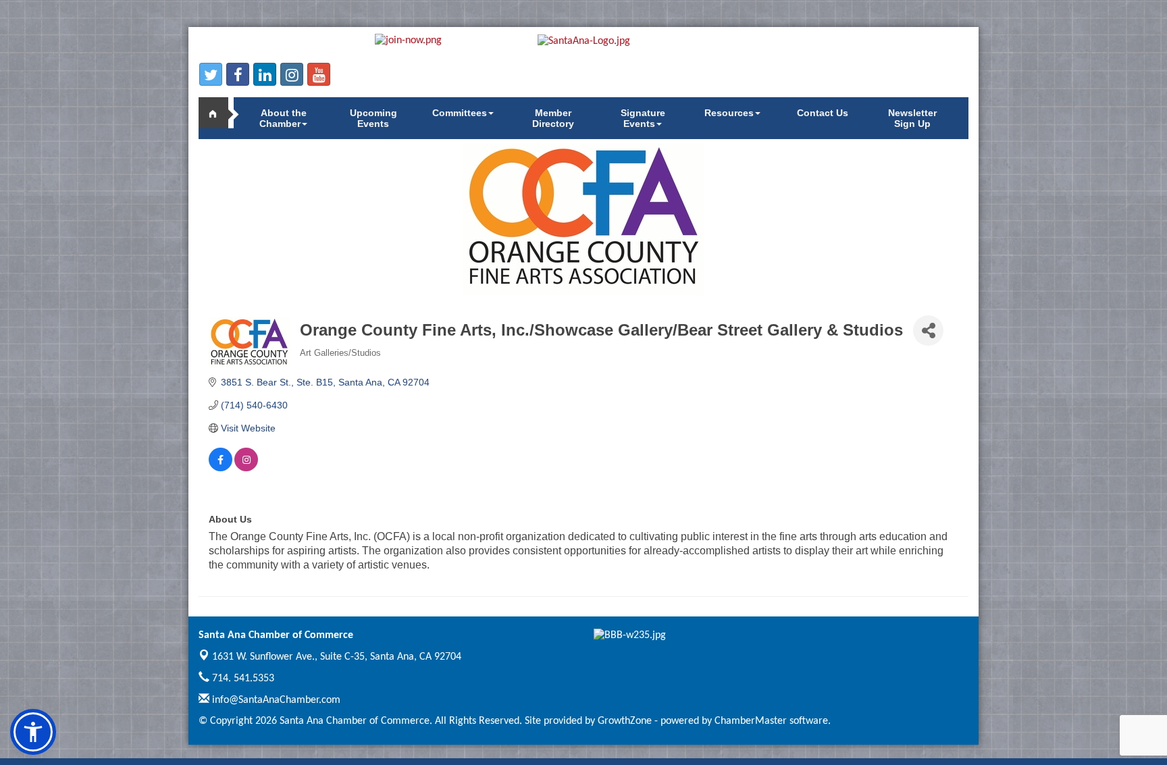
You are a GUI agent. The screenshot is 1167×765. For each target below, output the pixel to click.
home (219, 112)
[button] (33, 731)
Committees (459, 112)
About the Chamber (283, 118)
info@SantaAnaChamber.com (274, 700)
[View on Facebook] (220, 468)
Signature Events (643, 118)
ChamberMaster (751, 721)
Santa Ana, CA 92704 (336, 657)
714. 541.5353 (241, 678)
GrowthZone (625, 721)
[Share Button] (928, 330)
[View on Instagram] (246, 468)
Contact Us (822, 112)
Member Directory (553, 118)
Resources (729, 112)
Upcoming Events (373, 118)
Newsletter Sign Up (912, 118)
